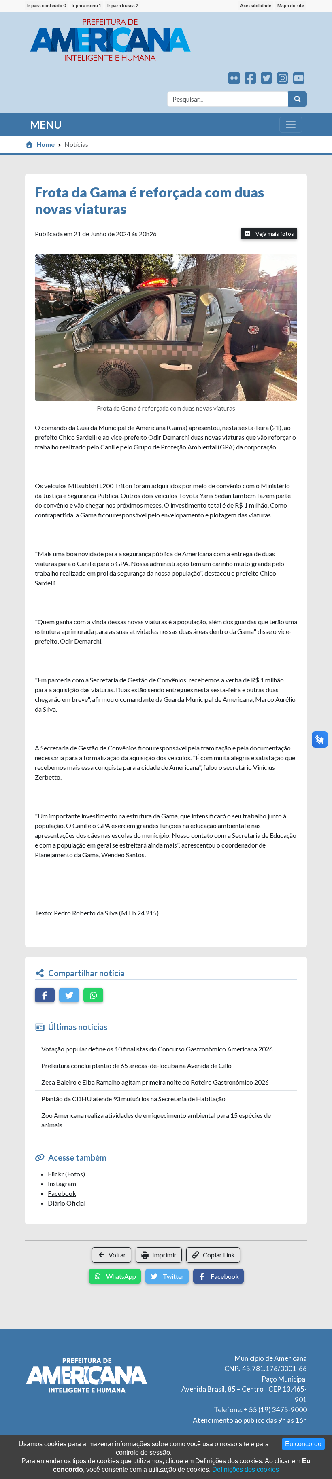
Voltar (117, 1255)
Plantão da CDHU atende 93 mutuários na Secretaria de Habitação (133, 1098)
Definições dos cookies (245, 1469)
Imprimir (164, 1255)
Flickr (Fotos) (66, 1174)
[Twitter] (266, 80)
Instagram (62, 1183)
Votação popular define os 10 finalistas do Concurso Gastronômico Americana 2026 (157, 1049)
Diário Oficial (66, 1203)
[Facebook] (250, 80)
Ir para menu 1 (86, 5)
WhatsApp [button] (120, 1276)
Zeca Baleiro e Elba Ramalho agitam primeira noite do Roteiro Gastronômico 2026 (155, 1082)
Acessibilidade (255, 5)
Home (45, 144)
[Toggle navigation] (290, 125)
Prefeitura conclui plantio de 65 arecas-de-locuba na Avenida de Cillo (136, 1065)
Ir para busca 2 (122, 5)
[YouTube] (299, 80)
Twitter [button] (173, 1276)
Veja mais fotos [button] (274, 233)
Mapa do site (290, 5)
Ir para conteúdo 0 (46, 5)
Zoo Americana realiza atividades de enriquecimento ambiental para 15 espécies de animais (156, 1120)
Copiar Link (219, 1255)
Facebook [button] (224, 1276)
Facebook (62, 1193)
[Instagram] (283, 80)
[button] (45, 995)
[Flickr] (234, 80)
